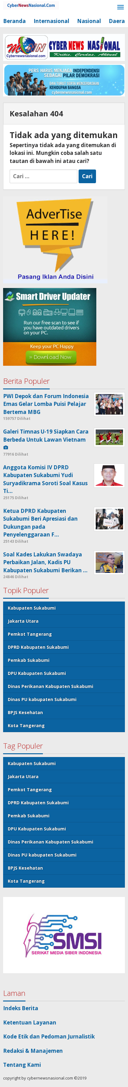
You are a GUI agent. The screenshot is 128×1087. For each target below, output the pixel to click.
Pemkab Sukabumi (28, 660)
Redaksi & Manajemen (33, 1050)
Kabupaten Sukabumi (32, 608)
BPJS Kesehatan (25, 712)
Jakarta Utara (23, 621)
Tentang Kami (22, 1064)
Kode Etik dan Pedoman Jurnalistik (49, 1036)
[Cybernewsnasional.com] (31, 4)
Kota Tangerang (26, 725)
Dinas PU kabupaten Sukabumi (42, 699)
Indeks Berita (20, 1008)
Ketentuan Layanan (29, 1022)
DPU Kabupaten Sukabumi (37, 673)
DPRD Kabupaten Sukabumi (38, 647)
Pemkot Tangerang (30, 634)
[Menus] (120, 7)
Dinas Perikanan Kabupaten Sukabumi (50, 686)
